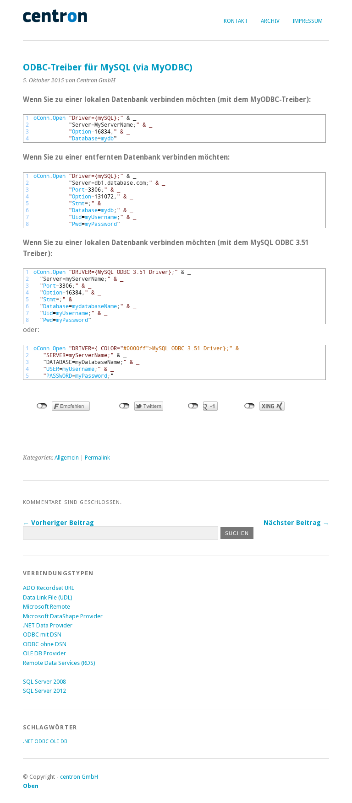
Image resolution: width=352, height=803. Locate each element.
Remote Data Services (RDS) (59, 662)
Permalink (97, 458)
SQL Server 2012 (44, 690)
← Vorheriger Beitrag (58, 522)
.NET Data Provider (47, 625)
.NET (28, 741)
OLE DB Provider (44, 653)
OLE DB (58, 741)
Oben (30, 785)
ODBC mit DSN (42, 634)
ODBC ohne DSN (44, 644)
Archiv (270, 21)
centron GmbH (79, 776)
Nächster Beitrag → (296, 522)
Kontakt (236, 21)
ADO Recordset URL (48, 587)
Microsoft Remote (46, 606)
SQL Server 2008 (44, 681)
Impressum (307, 21)
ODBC (41, 741)
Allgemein (67, 458)
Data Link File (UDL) (47, 597)
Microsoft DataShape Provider (63, 616)
